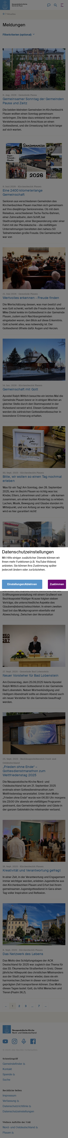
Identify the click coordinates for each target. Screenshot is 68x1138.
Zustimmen (57, 584)
